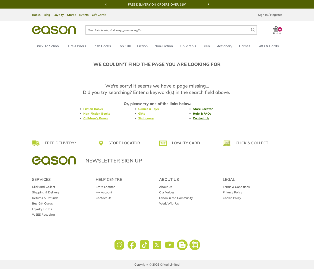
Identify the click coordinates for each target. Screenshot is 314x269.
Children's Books (95, 118)
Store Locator (203, 109)
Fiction (142, 46)
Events (84, 15)
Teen (206, 46)
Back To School (47, 46)
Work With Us (169, 203)
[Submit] (253, 30)
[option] (157, 4)
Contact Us (201, 118)
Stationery (224, 46)
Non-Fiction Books (96, 113)
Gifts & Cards (268, 46)
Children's (188, 46)
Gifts (141, 113)
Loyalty (58, 15)
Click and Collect (43, 187)
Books (36, 15)
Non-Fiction (163, 46)
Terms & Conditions (236, 187)
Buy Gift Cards (42, 203)
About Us (165, 187)
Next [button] (208, 4)
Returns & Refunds (45, 198)
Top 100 (124, 46)
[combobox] (171, 30)
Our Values (167, 192)
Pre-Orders (77, 46)
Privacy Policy (232, 192)
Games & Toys (148, 109)
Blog (47, 15)
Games (244, 46)
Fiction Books (93, 109)
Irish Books (102, 46)
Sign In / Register (270, 15)
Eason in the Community (176, 198)
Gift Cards (99, 15)
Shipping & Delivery (46, 192)
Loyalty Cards (42, 209)
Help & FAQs (202, 113)
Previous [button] (106, 4)
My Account (104, 192)
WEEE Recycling (43, 214)
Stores (71, 15)
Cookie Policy (232, 198)
